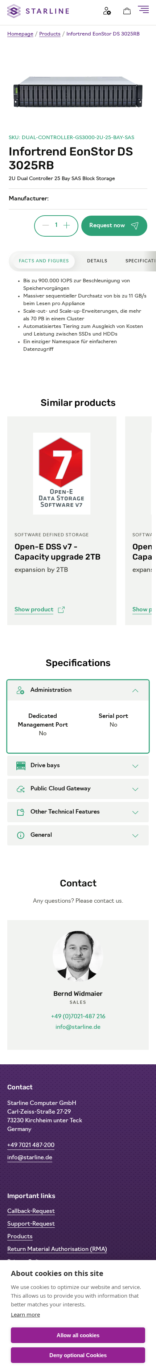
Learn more (25, 1314)
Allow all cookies (78, 1335)
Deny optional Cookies (78, 1355)
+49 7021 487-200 (30, 1145)
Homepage (20, 34)
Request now (107, 226)
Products (50, 34)
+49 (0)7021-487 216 (78, 1017)
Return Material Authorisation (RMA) (57, 1249)
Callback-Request (31, 1211)
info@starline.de (78, 1027)
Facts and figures (44, 261)
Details (97, 261)
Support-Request (31, 1224)
